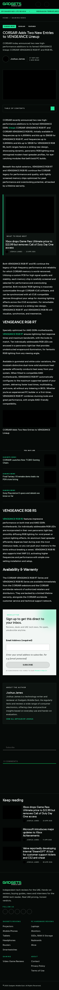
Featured (32, 26)
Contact (35, 961)
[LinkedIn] (23, 911)
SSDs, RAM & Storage (42, 935)
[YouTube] (29, 911)
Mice (33, 945)
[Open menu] (54, 4)
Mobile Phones (10, 931)
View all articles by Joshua (19, 719)
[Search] (38, 4)
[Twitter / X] (17, 911)
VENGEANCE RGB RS (13, 519)
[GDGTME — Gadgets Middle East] (12, 4)
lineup (12, 127)
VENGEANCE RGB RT (13, 334)
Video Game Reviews (13, 961)
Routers (6, 945)
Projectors (8, 926)
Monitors (35, 931)
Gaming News (19, 18)
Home (6, 18)
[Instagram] (11, 911)
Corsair (21, 26)
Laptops (35, 926)
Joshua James (33, 821)
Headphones (9, 940)
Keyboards (36, 940)
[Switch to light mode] (46, 4)
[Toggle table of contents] (52, 108)
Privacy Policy (41, 671)
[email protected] (18, 658)
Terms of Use (37, 970)
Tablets (6, 935)
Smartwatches (10, 949)
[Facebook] (5, 911)
